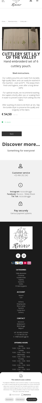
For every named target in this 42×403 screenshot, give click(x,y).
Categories (21, 270)
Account (21, 292)
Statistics (27, 395)
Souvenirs (21, 282)
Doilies (21, 284)
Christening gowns (21, 286)
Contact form (21, 310)
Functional (16, 395)
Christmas (21, 275)
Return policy (21, 306)
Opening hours (21, 342)
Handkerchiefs (21, 278)
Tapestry (21, 280)
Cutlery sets (23, 21)
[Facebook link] (19, 256)
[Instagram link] (24, 256)
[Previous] (2, 39)
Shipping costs (21, 304)
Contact (21, 318)
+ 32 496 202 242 (21, 335)
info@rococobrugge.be (22, 337)
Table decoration (12, 21)
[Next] (40, 39)
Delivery (21, 302)
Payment (21, 308)
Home (3, 21)
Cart (21, 298)
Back (12, 134)
